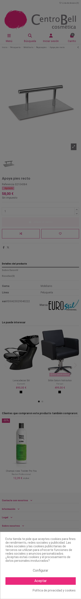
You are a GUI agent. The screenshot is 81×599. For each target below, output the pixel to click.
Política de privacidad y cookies (54, 590)
